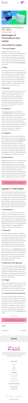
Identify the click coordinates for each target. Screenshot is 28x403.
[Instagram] (14, 338)
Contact (14, 367)
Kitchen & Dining (14, 381)
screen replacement (20, 62)
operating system (8, 112)
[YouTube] (16, 338)
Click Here (21, 182)
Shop (14, 363)
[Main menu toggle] (18, 2)
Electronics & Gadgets (14, 375)
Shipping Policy (14, 370)
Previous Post (5, 330)
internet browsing (18, 249)
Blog (14, 365)
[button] (25, 2)
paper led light (20, 311)
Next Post (24, 330)
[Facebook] (12, 338)
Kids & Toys (14, 378)
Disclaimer (3, 325)
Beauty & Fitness (14, 376)
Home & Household (14, 379)
